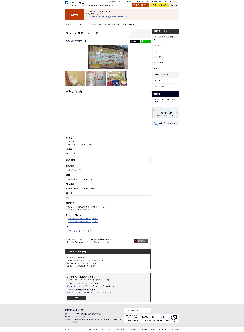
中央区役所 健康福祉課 (76, 258)
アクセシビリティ (104, 329)
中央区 (87, 24)
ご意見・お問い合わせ (145, 329)
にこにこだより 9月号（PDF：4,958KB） (83, 219)
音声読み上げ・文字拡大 (160, 1)
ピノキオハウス (158, 62)
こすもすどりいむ (159, 80)
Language (174, 1)
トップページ (78, 24)
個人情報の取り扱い (120, 329)
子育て (101, 24)
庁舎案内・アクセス (143, 1)
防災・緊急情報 (141, 5)
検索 (175, 5)
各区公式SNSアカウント (133, 310)
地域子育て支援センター (112, 24)
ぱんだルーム (158, 68)
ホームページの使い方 (88, 329)
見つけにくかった (109, 292)
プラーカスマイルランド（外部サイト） (82, 231)
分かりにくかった (109, 286)
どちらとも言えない (92, 286)
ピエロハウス (158, 57)
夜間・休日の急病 (160, 5)
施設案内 (93, 24)
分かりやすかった (75, 286)
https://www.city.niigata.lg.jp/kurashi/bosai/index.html (110, 17)
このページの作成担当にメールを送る (83, 266)
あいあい (156, 51)
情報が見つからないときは (168, 123)
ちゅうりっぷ (158, 45)
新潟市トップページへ (116, 1)
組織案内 (131, 1)
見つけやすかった (75, 292)
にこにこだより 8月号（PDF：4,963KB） (83, 222)
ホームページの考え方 (71, 329)
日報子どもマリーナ (160, 86)
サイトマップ (160, 329)
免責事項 (132, 329)
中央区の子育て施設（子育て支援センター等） (165, 38)
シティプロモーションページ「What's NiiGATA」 (165, 101)
